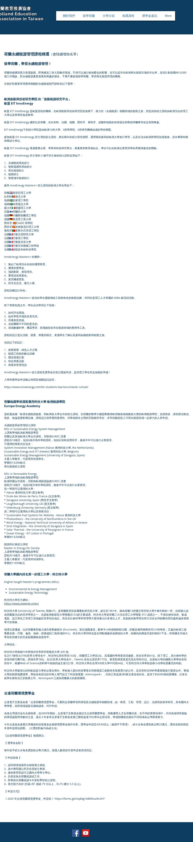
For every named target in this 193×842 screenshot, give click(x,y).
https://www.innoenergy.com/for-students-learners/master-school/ (46, 387)
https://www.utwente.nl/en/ (21, 603)
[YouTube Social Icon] (85, 833)
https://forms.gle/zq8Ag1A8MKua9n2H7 (80, 798)
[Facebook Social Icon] (75, 833)
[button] (88, 15)
